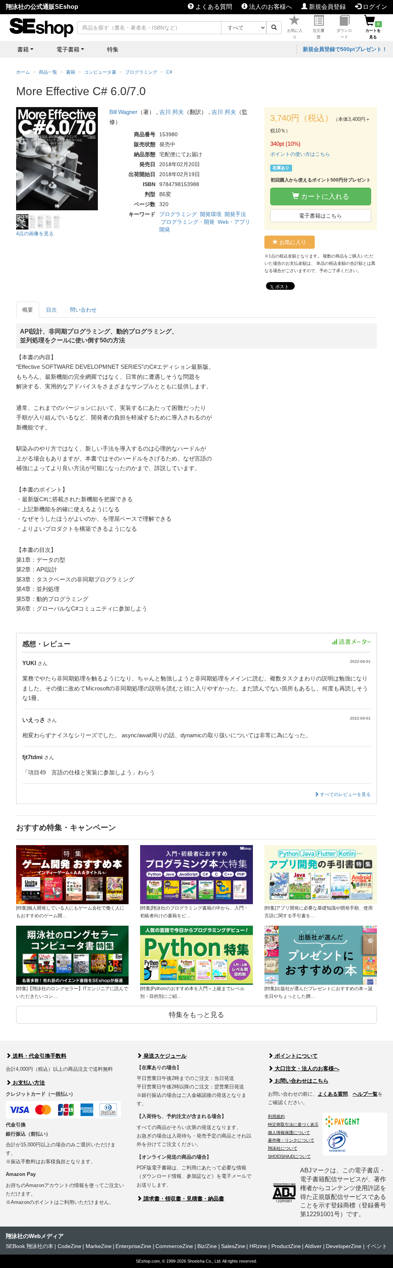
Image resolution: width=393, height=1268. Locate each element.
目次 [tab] (51, 310)
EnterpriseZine (133, 1246)
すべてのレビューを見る (345, 794)
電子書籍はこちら (320, 216)
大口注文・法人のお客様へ (306, 1068)
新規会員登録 (326, 6)
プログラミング (178, 214)
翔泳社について (282, 1148)
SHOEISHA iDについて (289, 1156)
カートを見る (373, 30)
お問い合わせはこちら (301, 1081)
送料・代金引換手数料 (38, 1056)
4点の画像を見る (35, 233)
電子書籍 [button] (67, 49)
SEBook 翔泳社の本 (29, 1246)
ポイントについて (295, 1056)
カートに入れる (324, 196)
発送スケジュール (164, 1056)
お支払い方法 (28, 1083)
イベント (376, 1246)
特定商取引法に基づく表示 (293, 1124)
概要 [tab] (27, 310)
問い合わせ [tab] (83, 310)
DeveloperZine (344, 1246)
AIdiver (313, 1246)
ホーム (23, 72)
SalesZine (233, 1246)
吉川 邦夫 (171, 112)
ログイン (374, 6)
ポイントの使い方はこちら (300, 154)
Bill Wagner (123, 112)
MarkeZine (99, 1246)
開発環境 (210, 214)
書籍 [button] (23, 49)
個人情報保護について (289, 1132)
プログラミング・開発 (188, 222)
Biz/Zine (207, 1246)
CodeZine (69, 1246)
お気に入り (294, 33)
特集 (113, 49)
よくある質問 (213, 6)
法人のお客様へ (270, 6)
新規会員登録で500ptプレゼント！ (345, 49)
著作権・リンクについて (291, 1140)
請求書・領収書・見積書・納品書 (183, 1198)
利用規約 (276, 1116)
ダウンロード (344, 33)
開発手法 (235, 214)
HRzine (258, 1246)
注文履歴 (318, 33)
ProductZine (286, 1246)
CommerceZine (174, 1246)
